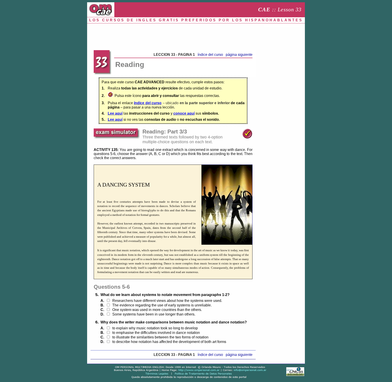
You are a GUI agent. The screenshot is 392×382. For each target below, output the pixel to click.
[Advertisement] (173, 35)
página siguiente (239, 55)
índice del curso (210, 55)
